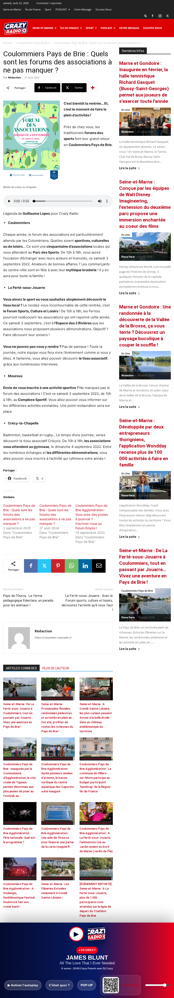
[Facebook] (152, 16)
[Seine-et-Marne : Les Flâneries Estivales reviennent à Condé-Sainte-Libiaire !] (58, 868)
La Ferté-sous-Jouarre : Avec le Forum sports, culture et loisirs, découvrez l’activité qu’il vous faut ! (87, 603)
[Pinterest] (58, 566)
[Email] (99, 566)
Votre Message (82, 9)
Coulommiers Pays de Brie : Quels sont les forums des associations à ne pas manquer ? (19, 514)
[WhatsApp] (71, 566)
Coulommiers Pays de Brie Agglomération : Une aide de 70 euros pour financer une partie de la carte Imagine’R (57, 837)
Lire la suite (127, 168)
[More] (92, 87)
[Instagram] (160, 16)
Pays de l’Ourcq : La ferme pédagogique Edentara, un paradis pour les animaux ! (28, 600)
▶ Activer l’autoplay (23, 985)
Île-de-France (33, 9)
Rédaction (14, 77)
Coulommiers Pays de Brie (33, 43)
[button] (145, 15)
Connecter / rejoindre (48, 3)
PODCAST (61, 9)
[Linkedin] (85, 566)
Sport (48, 9)
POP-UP (87, 985)
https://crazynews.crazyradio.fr (53, 637)
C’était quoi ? (59, 985)
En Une (125, 109)
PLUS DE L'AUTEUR (55, 668)
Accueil (7, 43)
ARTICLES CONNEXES (21, 668)
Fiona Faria (128, 256)
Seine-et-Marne (12, 9)
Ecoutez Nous (103, 9)
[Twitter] (167, 16)
